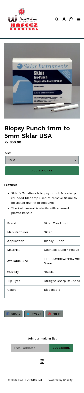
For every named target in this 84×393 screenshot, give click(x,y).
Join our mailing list (42, 338)
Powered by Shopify (59, 380)
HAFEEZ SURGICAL (30, 380)
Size (8, 152)
